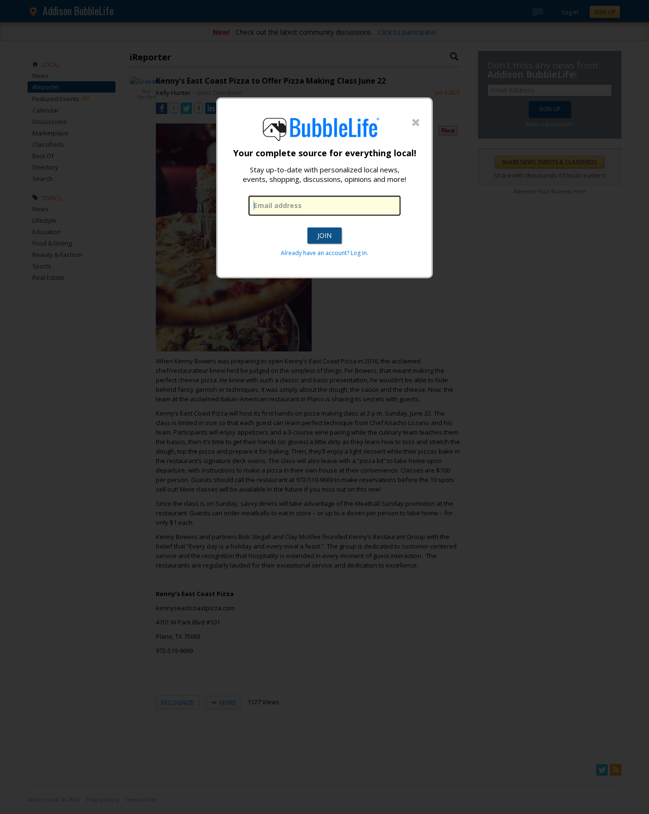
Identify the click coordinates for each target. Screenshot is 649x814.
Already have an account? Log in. (324, 253)
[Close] (416, 123)
